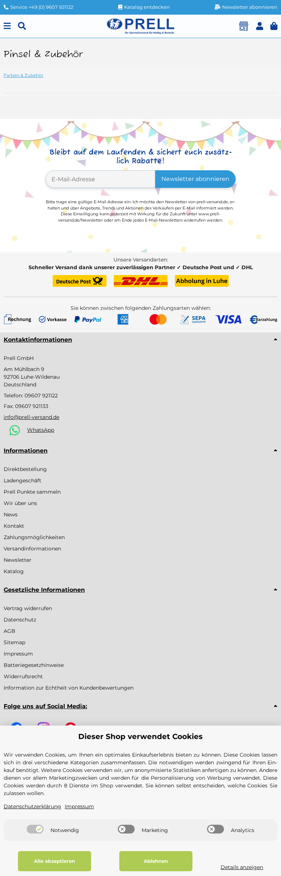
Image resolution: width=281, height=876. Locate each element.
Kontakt (14, 526)
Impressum (18, 653)
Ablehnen (156, 861)
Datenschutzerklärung (32, 806)
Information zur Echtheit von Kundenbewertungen (69, 687)
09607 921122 (41, 395)
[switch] (35, 829)
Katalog (14, 571)
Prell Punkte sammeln (32, 492)
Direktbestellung (25, 469)
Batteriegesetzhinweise (34, 665)
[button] (259, 26)
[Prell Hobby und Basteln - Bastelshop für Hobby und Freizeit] (140, 25)
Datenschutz (20, 619)
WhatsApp (40, 430)
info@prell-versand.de (31, 417)
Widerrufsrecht (23, 676)
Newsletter (17, 560)
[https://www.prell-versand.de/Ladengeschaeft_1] (244, 26)
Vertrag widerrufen (28, 608)
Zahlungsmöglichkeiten (34, 537)
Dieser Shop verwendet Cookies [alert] (140, 736)
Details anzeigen (242, 867)
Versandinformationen (32, 548)
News (11, 514)
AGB (9, 631)
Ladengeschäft (22, 480)
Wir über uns (20, 503)
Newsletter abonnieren (195, 178)
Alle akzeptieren (54, 861)
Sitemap (14, 642)
